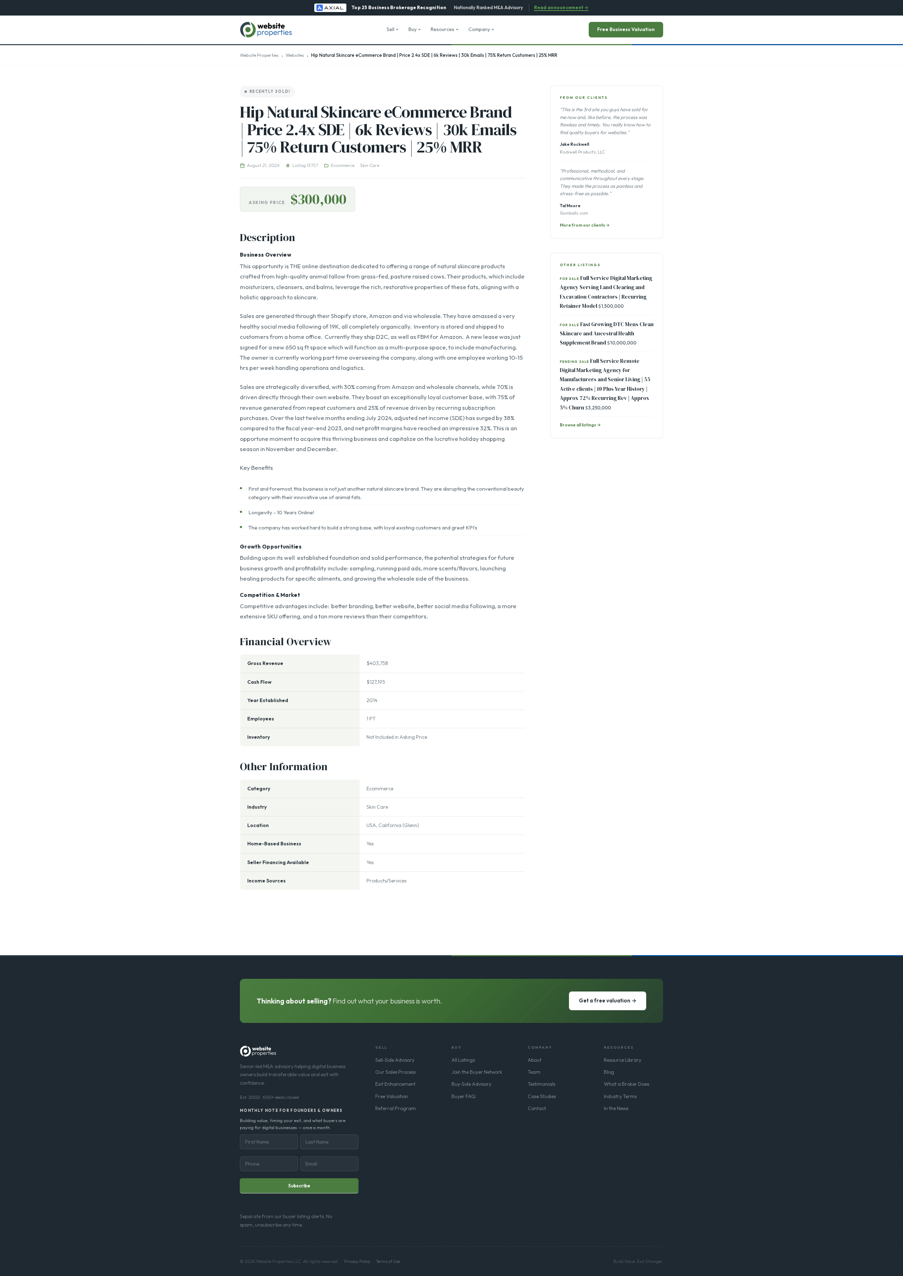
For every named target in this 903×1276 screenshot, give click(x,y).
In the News (616, 1108)
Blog (609, 1072)
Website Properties (259, 55)
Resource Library (622, 1060)
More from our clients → (585, 225)
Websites (295, 55)
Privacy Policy (357, 1261)
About (534, 1060)
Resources (442, 29)
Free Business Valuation (626, 29)
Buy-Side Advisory (471, 1084)
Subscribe (299, 1185)
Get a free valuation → (607, 1000)
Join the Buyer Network (477, 1072)
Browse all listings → (580, 424)
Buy (412, 29)
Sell (390, 29)
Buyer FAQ (463, 1096)
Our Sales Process (395, 1072)
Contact (537, 1108)
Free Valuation (391, 1096)
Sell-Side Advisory (394, 1060)
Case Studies (542, 1096)
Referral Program (395, 1108)
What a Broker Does (626, 1084)
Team (534, 1072)
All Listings (463, 1060)
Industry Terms (620, 1096)
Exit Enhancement (395, 1084)
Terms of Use (388, 1261)
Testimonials (541, 1084)
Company (479, 29)
